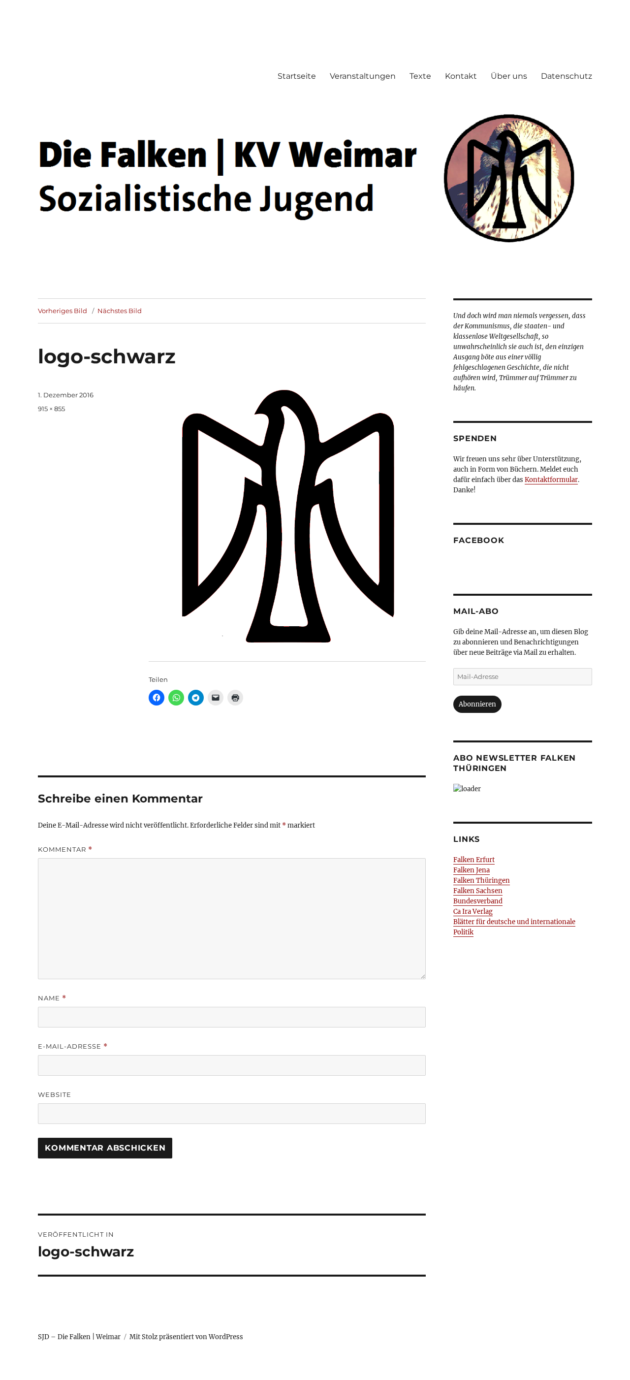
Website (54, 1094)
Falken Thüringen (481, 880)
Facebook (478, 540)
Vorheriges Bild (62, 311)
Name (52, 998)
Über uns (509, 76)
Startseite (297, 76)
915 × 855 (51, 409)
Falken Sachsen (478, 891)
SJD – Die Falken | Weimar (79, 1337)
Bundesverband (478, 901)
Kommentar (65, 849)
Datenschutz (566, 76)
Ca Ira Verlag (473, 911)
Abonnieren (477, 704)
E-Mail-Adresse (73, 1046)
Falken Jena (471, 870)
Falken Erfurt (474, 860)
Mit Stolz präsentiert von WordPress (186, 1337)
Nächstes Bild (119, 311)
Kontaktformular (551, 480)
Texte (420, 76)
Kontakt (461, 76)
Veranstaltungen (363, 76)
